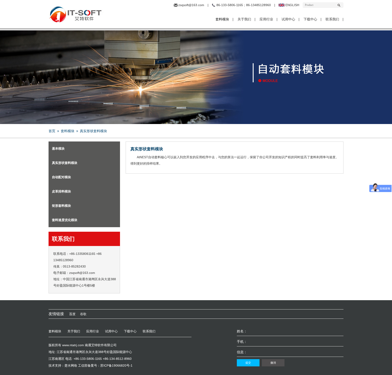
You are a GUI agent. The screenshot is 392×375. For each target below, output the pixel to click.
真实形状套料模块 (93, 131)
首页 (52, 131)
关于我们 (244, 19)
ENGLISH (292, 5)
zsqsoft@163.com (191, 5)
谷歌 (83, 314)
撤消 (273, 362)
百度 (72, 314)
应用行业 (266, 19)
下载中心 (310, 19)
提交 (248, 362)
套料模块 (222, 19)
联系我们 (332, 19)
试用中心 (288, 19)
